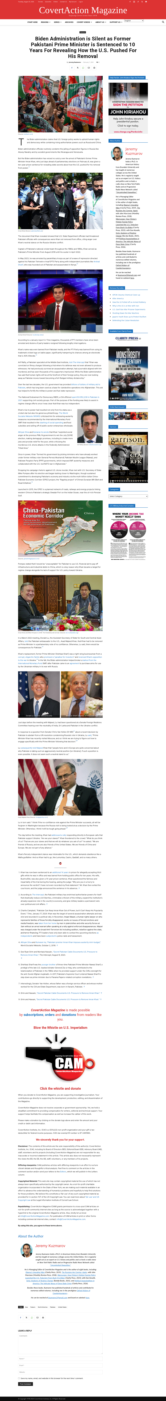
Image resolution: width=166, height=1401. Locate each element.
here (87, 1298)
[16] (145, 481)
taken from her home (48, 923)
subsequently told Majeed (32, 748)
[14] (140, 481)
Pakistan (82, 32)
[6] (37, 659)
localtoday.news (38, 335)
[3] (36, 355)
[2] (77, 263)
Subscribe (48, 2)
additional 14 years (60, 872)
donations (69, 1015)
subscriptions (33, 1015)
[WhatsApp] (83, 67)
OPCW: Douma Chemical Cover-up (126, 295)
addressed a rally (59, 835)
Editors (63, 1171)
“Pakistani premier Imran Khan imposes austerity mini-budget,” (74, 942)
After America (118, 298)
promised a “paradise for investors (59, 657)
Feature (32, 1307)
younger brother (48, 964)
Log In (81, 2)
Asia (26, 1307)
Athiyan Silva (23, 432)
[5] (42, 646)
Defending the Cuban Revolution (125, 320)
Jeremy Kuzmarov (75, 62)
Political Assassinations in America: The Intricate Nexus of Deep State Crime (128, 241)
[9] (67, 827)
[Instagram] (134, 1)
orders (50, 1015)
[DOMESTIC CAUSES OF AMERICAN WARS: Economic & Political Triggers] (128, 374)
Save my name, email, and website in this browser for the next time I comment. (52, 1378)
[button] (163, 22)
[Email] (88, 67)
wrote (46, 432)
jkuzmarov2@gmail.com (57, 1298)
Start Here (32, 22)
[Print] (94, 67)
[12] (136, 481)
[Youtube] (146, 1)
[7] (74, 731)
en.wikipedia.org (91, 716)
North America (42, 1307)
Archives (69, 22)
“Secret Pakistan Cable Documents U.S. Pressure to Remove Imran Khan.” (68, 993)
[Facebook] (130, 1)
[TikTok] (138, 1)
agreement (75, 663)
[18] (110, 483)
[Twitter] (142, 1)
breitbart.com (28, 134)
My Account (73, 2)
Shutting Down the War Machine (125, 313)
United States (62, 1307)
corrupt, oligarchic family (28, 657)
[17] (147, 481)
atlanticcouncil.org (95, 445)
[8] (77, 740)
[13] (138, 481)
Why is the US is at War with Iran (125, 306)
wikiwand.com (46, 716)
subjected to (51, 936)
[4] (32, 482)
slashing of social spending (51, 422)
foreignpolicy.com (41, 817)
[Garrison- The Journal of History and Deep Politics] (128, 457)
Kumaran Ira (38, 432)
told (77, 362)
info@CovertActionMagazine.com (34, 1216)
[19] (113, 483)
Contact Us (63, 2)
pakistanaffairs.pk (36, 231)
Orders (55, 2)
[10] (131, 481)
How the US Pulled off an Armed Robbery (129, 302)
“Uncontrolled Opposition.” (60, 1265)
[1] (29, 167)
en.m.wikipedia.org (72, 633)
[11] (134, 481)
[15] (143, 481)
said (89, 735)
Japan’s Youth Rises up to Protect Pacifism (129, 317)
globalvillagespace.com (31, 559)
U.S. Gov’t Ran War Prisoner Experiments (128, 309)
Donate (40, 2)
